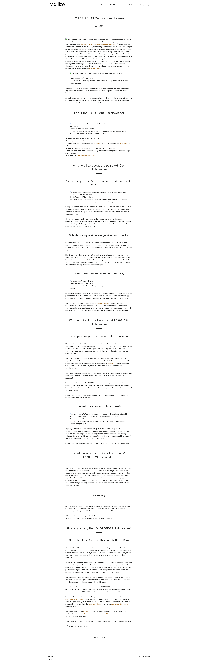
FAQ (142, 5)
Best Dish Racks (113, 5)
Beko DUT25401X (95, 68)
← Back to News (99, 637)
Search (50, 656)
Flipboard (109, 614)
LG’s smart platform (102, 303)
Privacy (50, 659)
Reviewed (86, 611)
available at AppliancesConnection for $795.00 (99, 44)
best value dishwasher (119, 604)
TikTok (100, 614)
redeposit (111, 363)
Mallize (147, 656)
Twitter (86, 614)
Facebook (79, 614)
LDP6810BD (124, 143)
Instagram (94, 614)
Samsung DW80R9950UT (74, 599)
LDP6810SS (98, 143)
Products (130, 5)
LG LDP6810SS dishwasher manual (89, 155)
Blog (100, 5)
